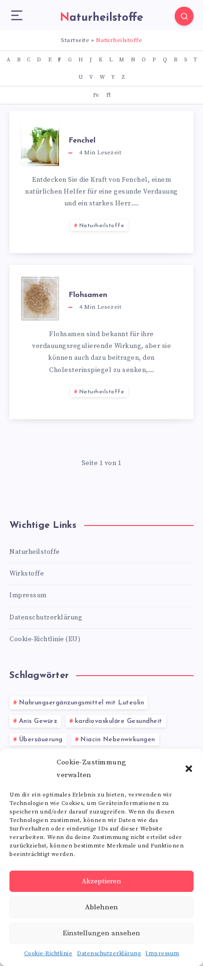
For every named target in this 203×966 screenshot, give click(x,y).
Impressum (162, 953)
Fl (108, 95)
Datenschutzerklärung (109, 953)
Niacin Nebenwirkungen (117, 739)
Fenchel (81, 140)
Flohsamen (87, 295)
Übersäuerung (41, 739)
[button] (189, 768)
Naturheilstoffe (102, 226)
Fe (96, 95)
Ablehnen (101, 907)
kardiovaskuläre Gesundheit (118, 721)
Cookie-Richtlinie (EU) (44, 639)
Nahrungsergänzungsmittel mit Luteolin (81, 702)
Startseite (75, 40)
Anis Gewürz (38, 721)
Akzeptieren (101, 881)
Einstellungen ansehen (101, 933)
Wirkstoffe (26, 573)
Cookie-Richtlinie (48, 953)
